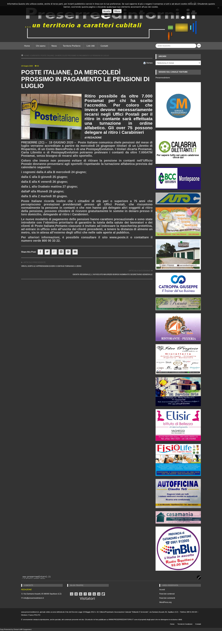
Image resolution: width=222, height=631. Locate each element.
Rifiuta (117, 11)
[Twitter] (47, 252)
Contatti (104, 46)
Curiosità (34, 55)
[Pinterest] (68, 252)
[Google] (54, 252)
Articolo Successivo (139, 271)
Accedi (162, 590)
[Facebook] (40, 252)
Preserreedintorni (163, 78)
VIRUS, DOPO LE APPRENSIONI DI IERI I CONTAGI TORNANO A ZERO (51, 266)
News (54, 46)
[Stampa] (144, 63)
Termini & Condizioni (184, 624)
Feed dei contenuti (167, 594)
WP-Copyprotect (25, 629)
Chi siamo (40, 46)
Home (27, 46)
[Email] (75, 252)
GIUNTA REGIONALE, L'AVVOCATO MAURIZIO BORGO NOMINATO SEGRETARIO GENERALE (113, 274)
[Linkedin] (61, 252)
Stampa (149, 63)
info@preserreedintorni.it (33, 598)
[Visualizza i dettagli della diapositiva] (178, 147)
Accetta (106, 11)
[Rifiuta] (218, 7)
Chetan (16, 629)
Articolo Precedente (34, 262)
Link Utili (91, 46)
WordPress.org (165, 602)
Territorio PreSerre (71, 46)
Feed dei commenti (167, 598)
